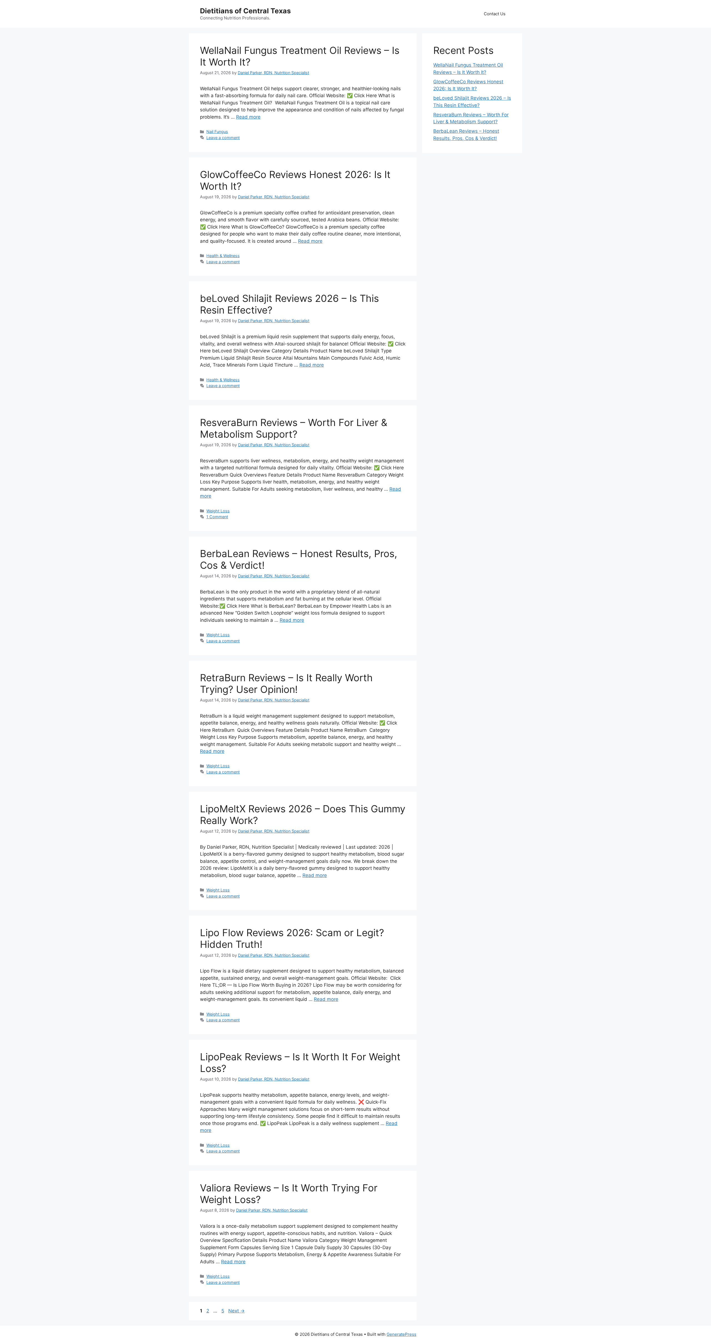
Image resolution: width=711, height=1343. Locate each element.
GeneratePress (401, 1334)
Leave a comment (223, 137)
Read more (248, 117)
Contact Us (494, 13)
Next (236, 1311)
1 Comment (217, 516)
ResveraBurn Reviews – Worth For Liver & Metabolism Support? (293, 428)
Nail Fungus (217, 131)
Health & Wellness (223, 255)
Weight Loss (218, 510)
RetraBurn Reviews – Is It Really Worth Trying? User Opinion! (286, 683)
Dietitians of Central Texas (245, 11)
